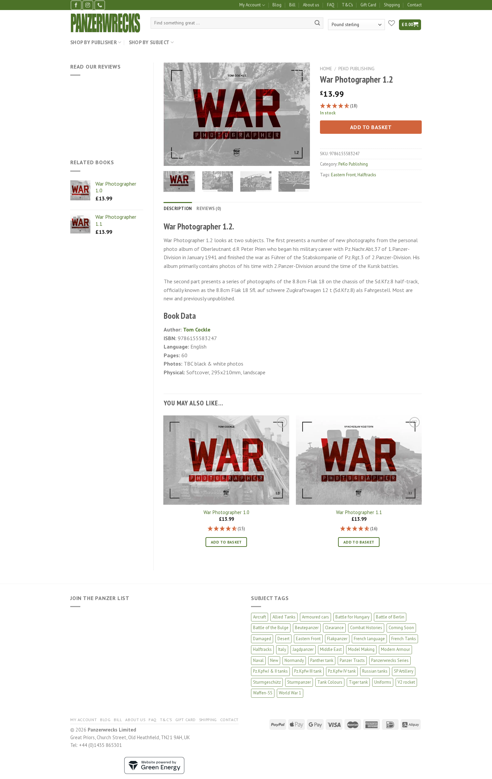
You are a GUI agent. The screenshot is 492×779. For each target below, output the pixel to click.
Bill (292, 5)
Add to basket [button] (226, 542)
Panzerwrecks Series (390, 660)
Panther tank (321, 660)
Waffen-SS (262, 693)
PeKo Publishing (356, 69)
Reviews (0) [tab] (208, 208)
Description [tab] (178, 208)
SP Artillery (403, 671)
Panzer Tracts (352, 660)
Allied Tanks (284, 617)
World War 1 (290, 693)
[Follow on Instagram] (87, 5)
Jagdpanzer (303, 649)
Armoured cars (315, 617)
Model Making (361, 649)
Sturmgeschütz (267, 682)
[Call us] (99, 5)
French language (369, 639)
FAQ (330, 5)
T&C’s (347, 5)
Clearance (334, 627)
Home (326, 69)
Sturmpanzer (299, 682)
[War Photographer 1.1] (359, 460)
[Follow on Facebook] (76, 5)
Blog (276, 5)
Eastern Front (343, 175)
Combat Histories (366, 627)
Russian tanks (375, 671)
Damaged (262, 639)
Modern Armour (395, 649)
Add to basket (371, 127)
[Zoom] (172, 157)
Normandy (294, 660)
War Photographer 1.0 (226, 512)
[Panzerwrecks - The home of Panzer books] (105, 22)
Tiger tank (358, 682)
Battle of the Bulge (271, 627)
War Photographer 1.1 (359, 512)
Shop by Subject (149, 42)
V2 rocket (406, 682)
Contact (414, 5)
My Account (250, 5)
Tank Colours (329, 682)
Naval (258, 660)
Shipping (392, 5)
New (274, 660)
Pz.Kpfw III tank (308, 671)
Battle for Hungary (352, 617)
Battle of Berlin (390, 617)
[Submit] (317, 23)
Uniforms (382, 682)
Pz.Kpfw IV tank (342, 671)
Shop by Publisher (93, 42)
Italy (282, 649)
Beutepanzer (307, 627)
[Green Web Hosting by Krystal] (154, 765)
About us (311, 5)
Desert (283, 639)
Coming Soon (401, 627)
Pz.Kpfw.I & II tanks (270, 671)
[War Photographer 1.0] (226, 460)
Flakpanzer (337, 639)
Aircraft (259, 617)
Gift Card (368, 5)
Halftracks (366, 175)
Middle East (331, 649)
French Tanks (403, 639)
